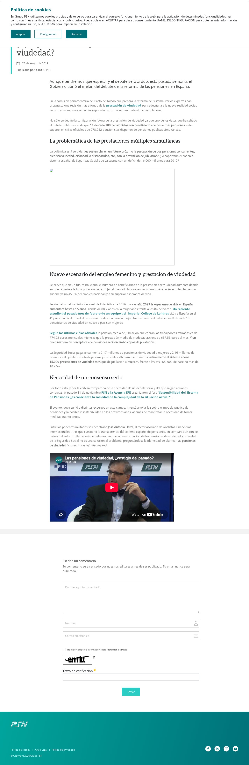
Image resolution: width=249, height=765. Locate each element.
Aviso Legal (41, 749)
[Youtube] (235, 749)
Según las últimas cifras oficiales (73, 333)
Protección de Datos (117, 649)
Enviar (131, 692)
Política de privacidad (63, 749)
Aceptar (20, 34)
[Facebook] (208, 749)
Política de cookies (21, 749)
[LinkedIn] (217, 749)
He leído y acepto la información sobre (97, 649)
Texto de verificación (78, 671)
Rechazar (76, 34)
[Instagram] (226, 749)
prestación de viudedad (123, 105)
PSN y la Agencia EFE (116, 392)
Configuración (48, 34)
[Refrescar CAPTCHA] (94, 657)
